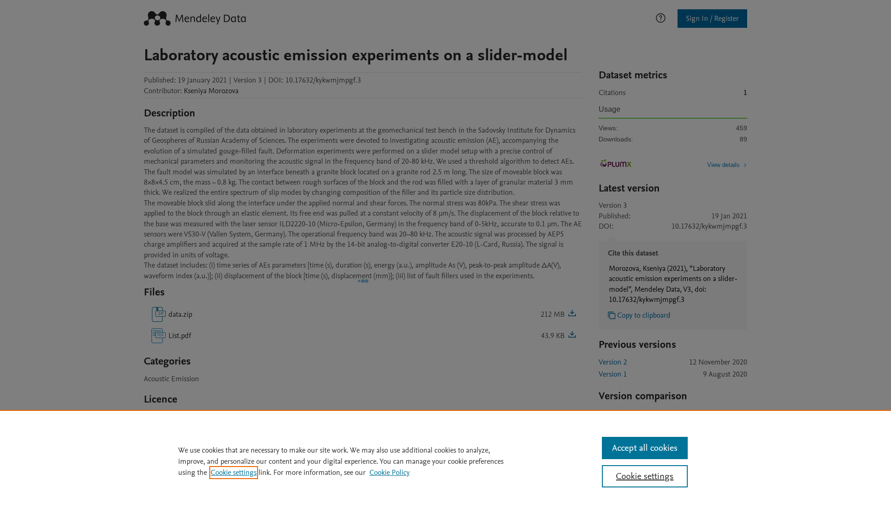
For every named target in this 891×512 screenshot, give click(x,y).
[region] (445, 461)
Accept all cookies (645, 448)
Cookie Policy (389, 472)
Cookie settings (234, 472)
